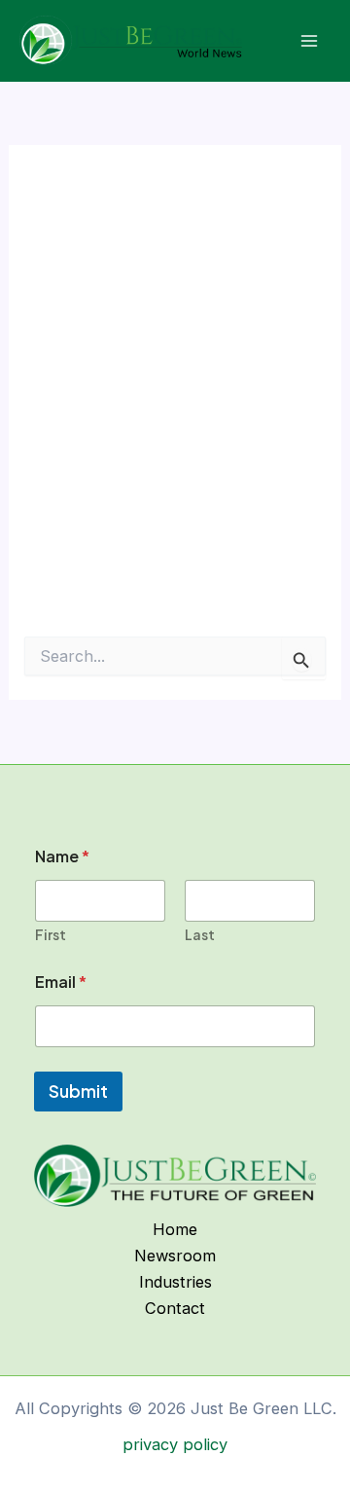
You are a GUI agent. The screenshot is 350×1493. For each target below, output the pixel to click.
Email (61, 981)
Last (200, 935)
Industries (175, 1282)
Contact (175, 1308)
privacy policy (175, 1444)
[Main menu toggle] (309, 40)
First (50, 935)
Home (175, 1229)
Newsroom (175, 1255)
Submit (78, 1091)
